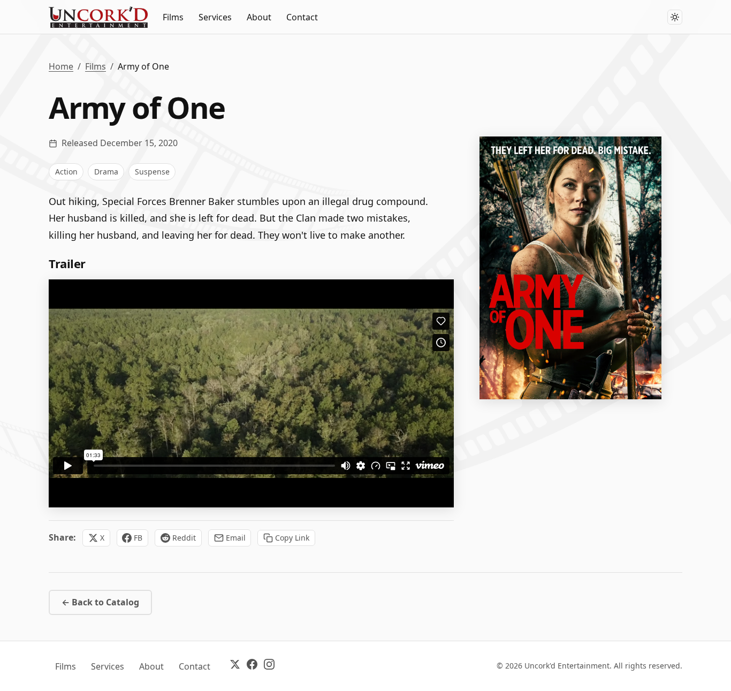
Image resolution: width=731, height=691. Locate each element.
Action (66, 171)
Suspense (152, 171)
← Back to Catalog (100, 602)
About (259, 17)
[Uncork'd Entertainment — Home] (98, 17)
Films (173, 17)
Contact (302, 17)
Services (215, 17)
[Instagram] (269, 666)
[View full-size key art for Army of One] (570, 267)
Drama (106, 171)
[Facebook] (252, 666)
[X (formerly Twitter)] (235, 666)
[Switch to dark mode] (674, 17)
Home (61, 66)
